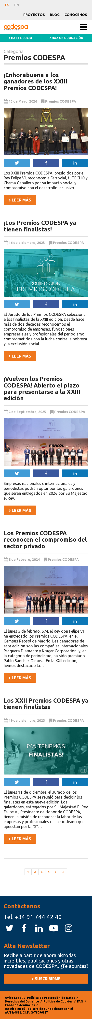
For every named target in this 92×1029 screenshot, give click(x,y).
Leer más (21, 200)
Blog (55, 15)
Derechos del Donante (22, 1001)
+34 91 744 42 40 (38, 917)
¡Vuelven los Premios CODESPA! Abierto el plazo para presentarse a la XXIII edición (42, 388)
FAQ (80, 1001)
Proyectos (34, 15)
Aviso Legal (14, 997)
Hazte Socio (21, 38)
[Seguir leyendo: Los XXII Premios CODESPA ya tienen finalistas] (46, 751)
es (7, 5)
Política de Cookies (58, 1001)
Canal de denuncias (20, 1005)
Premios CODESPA (60, 101)
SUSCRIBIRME (47, 978)
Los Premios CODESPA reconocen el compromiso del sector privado (45, 539)
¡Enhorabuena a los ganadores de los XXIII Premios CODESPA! (36, 81)
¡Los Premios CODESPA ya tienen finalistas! (40, 225)
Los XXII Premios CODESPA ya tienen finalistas (46, 703)
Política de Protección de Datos (51, 997)
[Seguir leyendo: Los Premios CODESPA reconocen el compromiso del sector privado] (46, 590)
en (16, 5)
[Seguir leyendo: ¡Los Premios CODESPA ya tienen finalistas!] (46, 273)
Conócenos (76, 15)
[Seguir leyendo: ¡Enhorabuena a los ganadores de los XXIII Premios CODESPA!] (46, 131)
